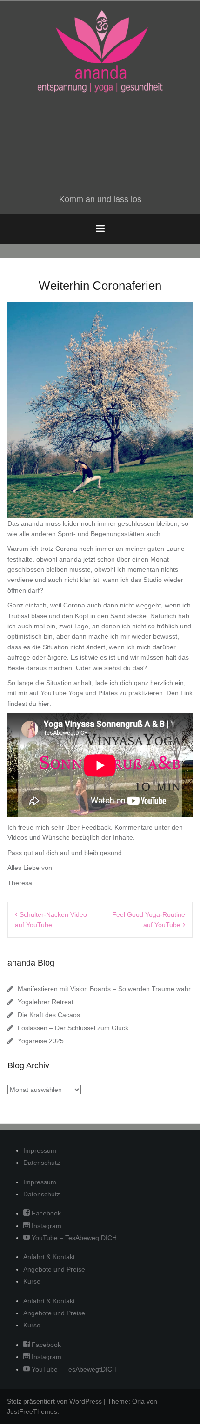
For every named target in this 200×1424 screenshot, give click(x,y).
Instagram (45, 1225)
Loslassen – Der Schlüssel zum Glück (73, 1028)
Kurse (31, 1281)
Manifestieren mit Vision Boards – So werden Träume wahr (104, 989)
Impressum (39, 1150)
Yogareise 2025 (41, 1041)
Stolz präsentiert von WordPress (54, 1401)
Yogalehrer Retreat (45, 1002)
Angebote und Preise (54, 1269)
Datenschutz (41, 1162)
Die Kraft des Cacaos (49, 1015)
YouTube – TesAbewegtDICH (73, 1237)
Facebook (45, 1213)
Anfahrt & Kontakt (49, 1257)
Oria (138, 1401)
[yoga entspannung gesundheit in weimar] (100, 51)
